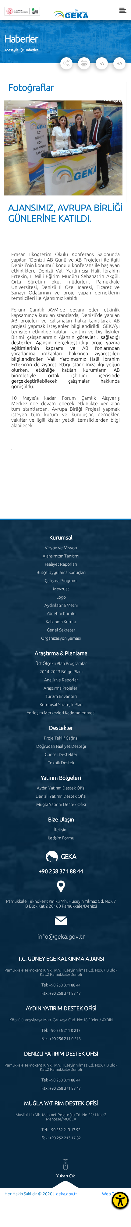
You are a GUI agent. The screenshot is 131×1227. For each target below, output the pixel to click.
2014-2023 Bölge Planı (61, 671)
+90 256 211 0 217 (64, 1030)
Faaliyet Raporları (61, 564)
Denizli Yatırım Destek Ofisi (61, 796)
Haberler (31, 50)
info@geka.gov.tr (61, 936)
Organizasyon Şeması (61, 638)
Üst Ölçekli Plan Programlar (61, 663)
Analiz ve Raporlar (61, 679)
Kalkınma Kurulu (61, 621)
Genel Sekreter (61, 630)
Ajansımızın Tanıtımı (61, 556)
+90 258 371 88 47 (65, 993)
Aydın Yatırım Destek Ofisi (61, 788)
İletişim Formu (61, 837)
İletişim (61, 829)
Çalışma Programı (61, 580)
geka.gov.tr (66, 1193)
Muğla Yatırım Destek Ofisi (61, 804)
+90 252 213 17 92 (64, 1129)
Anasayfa (11, 50)
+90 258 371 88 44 (61, 871)
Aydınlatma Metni (61, 605)
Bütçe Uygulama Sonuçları (61, 572)
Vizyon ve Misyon (61, 547)
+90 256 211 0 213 (65, 1038)
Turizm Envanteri (61, 696)
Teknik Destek (61, 762)
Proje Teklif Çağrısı (61, 738)
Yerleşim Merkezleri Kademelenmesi (61, 712)
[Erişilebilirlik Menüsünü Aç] (120, 1200)
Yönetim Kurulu (61, 613)
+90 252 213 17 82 (65, 1138)
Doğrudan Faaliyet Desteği (61, 746)
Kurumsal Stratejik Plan (61, 704)
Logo (61, 597)
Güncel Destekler (61, 754)
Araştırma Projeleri (61, 688)
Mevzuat (61, 588)
